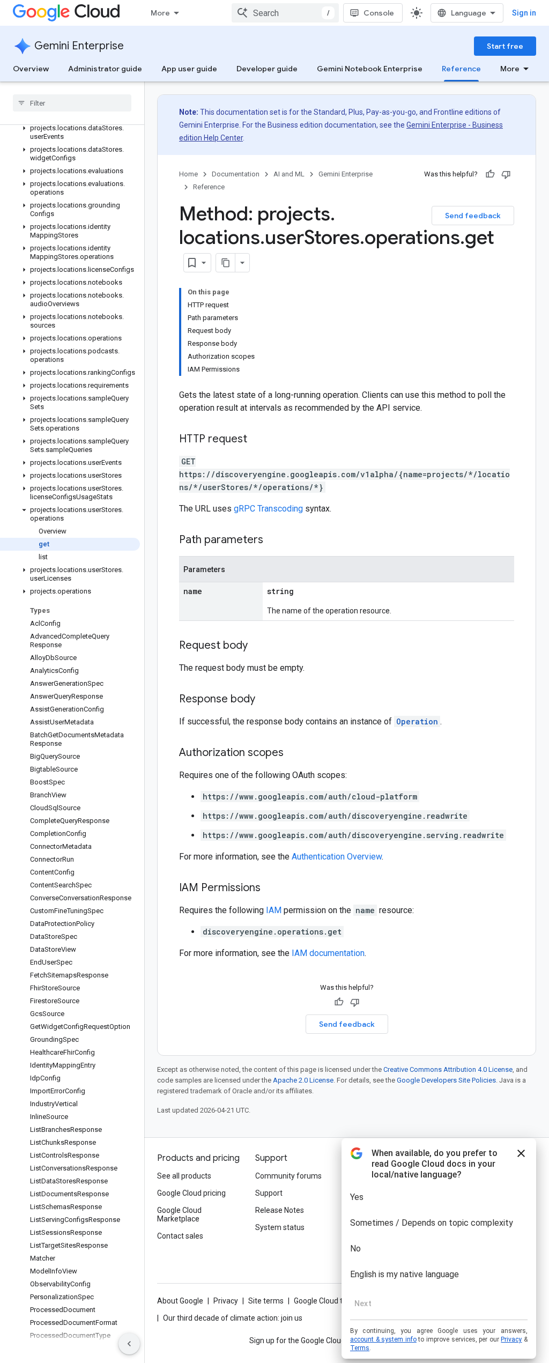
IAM (273, 910)
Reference (461, 68)
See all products (184, 1176)
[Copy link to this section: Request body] (258, 646)
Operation (417, 721)
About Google (180, 1301)
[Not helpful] (506, 174)
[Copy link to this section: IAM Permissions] (271, 888)
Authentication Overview (337, 856)
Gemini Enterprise (79, 46)
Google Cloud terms (327, 1301)
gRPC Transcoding (268, 508)
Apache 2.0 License (303, 1080)
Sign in (524, 13)
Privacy (225, 1301)
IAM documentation (328, 953)
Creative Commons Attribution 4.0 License (448, 1069)
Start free (505, 46)
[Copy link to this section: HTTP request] (258, 439)
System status (280, 1227)
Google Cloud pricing (191, 1193)
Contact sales (180, 1236)
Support (269, 1193)
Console (378, 13)
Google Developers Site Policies (446, 1080)
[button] (70, 132)
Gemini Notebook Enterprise (369, 68)
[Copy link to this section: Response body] (266, 699)
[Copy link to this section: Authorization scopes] (294, 753)
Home (188, 174)
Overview (31, 68)
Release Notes (279, 1210)
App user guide (189, 68)
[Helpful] (490, 174)
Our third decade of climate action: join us (232, 1318)
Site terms (266, 1301)
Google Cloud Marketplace (179, 1214)
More (160, 13)
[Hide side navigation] (129, 1343)
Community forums (288, 1176)
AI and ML (289, 174)
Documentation (235, 174)
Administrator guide (105, 68)
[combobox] (285, 13)
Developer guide (267, 68)
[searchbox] (72, 103)
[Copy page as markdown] (225, 263)
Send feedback (473, 215)
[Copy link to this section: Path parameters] (274, 540)
